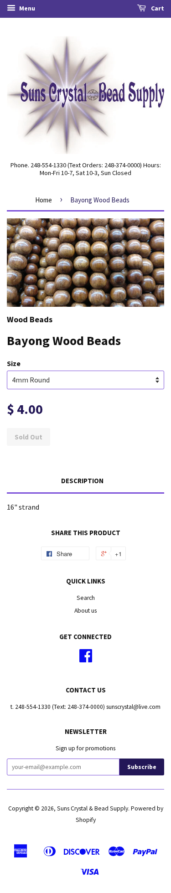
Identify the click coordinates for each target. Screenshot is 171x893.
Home (43, 200)
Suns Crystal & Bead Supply (92, 808)
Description (82, 480)
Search (86, 598)
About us (85, 610)
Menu (26, 8)
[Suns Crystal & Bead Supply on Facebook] (86, 659)
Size (14, 363)
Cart (157, 8)
